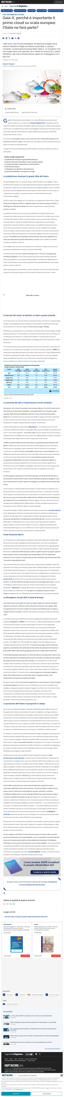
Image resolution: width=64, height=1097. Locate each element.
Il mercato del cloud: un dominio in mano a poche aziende (23, 162)
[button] (4, 6)
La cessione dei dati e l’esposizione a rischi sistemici (21, 164)
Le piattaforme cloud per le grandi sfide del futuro (21, 159)
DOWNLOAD (25, 955)
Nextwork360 (8, 1068)
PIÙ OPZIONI (46, 1094)
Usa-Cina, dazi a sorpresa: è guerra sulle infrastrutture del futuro (26, 917)
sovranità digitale (34, 852)
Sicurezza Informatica (7, 10)
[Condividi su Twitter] (9, 38)
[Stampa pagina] (18, 38)
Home (4, 33)
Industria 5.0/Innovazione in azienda (44, 10)
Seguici (28, 1054)
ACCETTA (16, 1094)
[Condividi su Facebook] (3, 38)
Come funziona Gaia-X (11, 166)
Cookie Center (31, 1060)
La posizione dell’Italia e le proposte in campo (19, 171)
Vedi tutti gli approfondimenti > (53, 1048)
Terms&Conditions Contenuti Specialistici (15, 1060)
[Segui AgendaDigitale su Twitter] (40, 1054)
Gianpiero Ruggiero (9, 64)
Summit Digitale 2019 (37, 123)
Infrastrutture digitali (14, 33)
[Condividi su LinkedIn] (6, 38)
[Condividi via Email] (12, 38)
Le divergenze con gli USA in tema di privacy (19, 169)
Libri (57, 10)
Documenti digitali (28, 10)
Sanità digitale (18, 10)
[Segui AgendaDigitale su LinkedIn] (36, 1054)
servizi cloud (7, 579)
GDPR (55, 349)
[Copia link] (15, 38)
